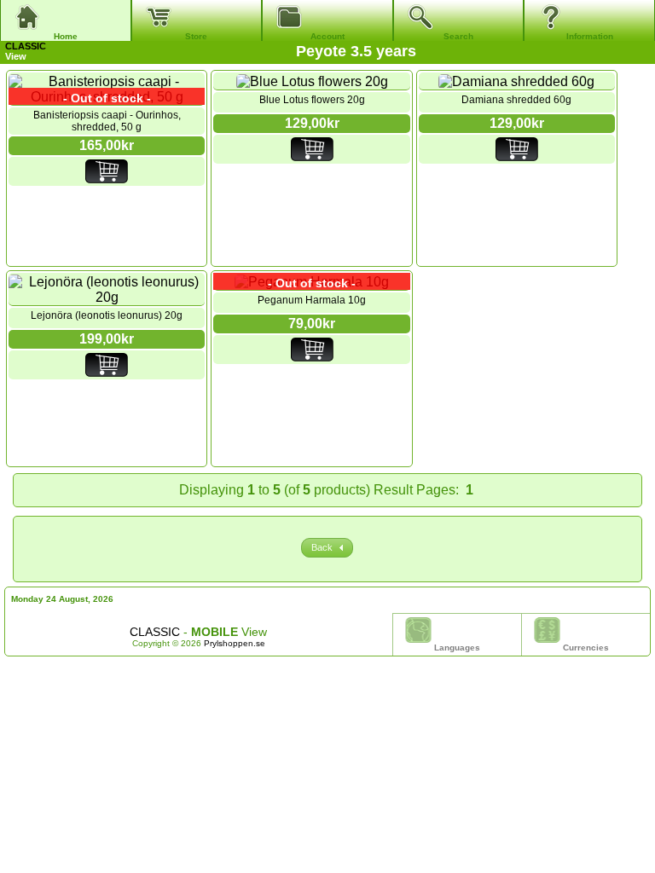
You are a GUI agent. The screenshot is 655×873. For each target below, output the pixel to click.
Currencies (586, 647)
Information (589, 36)
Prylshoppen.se (234, 643)
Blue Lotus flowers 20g (312, 100)
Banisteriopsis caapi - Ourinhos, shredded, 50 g (107, 121)
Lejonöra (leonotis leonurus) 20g (107, 315)
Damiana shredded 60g (516, 100)
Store (196, 36)
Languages (457, 647)
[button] (327, 548)
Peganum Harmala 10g (312, 300)
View (25, 51)
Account (327, 36)
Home (66, 36)
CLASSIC (25, 46)
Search (458, 36)
